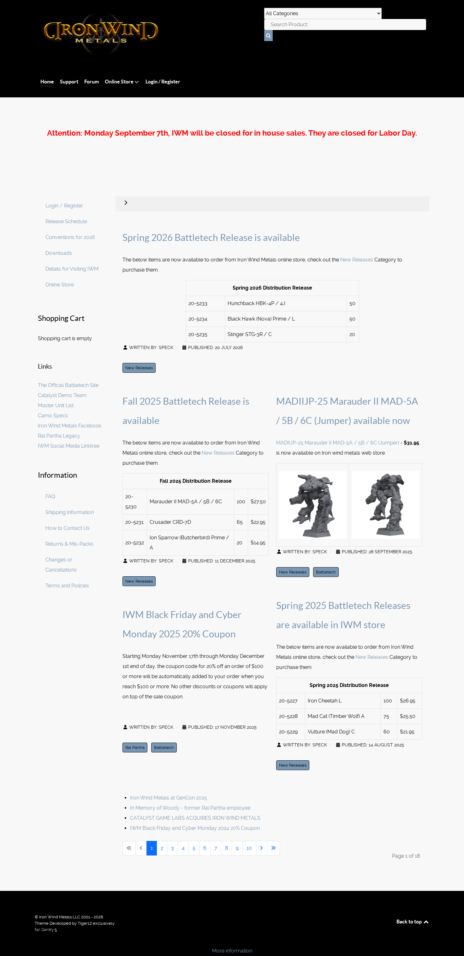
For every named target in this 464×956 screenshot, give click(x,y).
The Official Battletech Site (68, 385)
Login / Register (64, 206)
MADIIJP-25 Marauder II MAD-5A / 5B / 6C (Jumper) (338, 443)
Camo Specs (53, 416)
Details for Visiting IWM (71, 269)
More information (232, 951)
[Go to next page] (261, 848)
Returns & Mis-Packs (69, 544)
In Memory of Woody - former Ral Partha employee (190, 808)
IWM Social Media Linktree (68, 446)
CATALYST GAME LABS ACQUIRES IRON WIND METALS (195, 818)
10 (249, 848)
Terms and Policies (67, 586)
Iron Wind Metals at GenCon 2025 (168, 798)
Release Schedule (66, 221)
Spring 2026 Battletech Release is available (211, 237)
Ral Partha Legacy (59, 436)
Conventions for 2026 (70, 237)
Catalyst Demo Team (62, 395)
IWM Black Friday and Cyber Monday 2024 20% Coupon (195, 828)
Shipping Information (69, 512)
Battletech (164, 747)
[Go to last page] (273, 848)
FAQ (50, 496)
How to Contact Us (67, 528)
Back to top (409, 921)
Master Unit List (56, 405)
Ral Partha (135, 747)
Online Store (59, 285)
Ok (7, 940)
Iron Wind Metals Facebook (69, 426)
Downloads (58, 253)
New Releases (356, 260)
